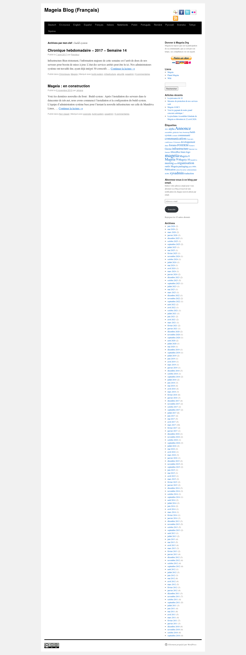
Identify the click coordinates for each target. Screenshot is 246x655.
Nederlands (122, 24)
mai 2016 (171, 448)
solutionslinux (191, 170)
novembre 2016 (174, 436)
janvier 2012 (172, 590)
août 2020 (171, 340)
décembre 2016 (174, 433)
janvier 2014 (172, 518)
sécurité (120, 74)
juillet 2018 (172, 379)
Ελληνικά (64, 24)
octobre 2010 (173, 632)
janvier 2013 (172, 554)
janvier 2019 (172, 367)
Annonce (183, 128)
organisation (185, 163)
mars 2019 (172, 364)
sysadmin (129, 74)
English (76, 24)
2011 (166, 129)
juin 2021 (171, 316)
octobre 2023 (173, 280)
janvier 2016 (172, 458)
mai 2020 (171, 346)
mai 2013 (171, 542)
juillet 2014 (172, 503)
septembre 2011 (174, 602)
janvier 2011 (172, 623)
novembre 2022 (174, 298)
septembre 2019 (174, 352)
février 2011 (172, 620)
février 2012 (172, 587)
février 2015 (172, 482)
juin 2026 (171, 226)
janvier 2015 (172, 485)
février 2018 (172, 394)
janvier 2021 (172, 328)
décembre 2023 (174, 277)
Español (88, 24)
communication (175, 138)
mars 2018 (172, 391)
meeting (169, 163)
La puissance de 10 (175, 98)
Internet (192, 149)
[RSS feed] (175, 20)
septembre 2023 (174, 283)
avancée (87, 113)
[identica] (175, 14)
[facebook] (181, 14)
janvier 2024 (172, 274)
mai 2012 (171, 578)
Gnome (168, 148)
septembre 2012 (174, 566)
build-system (97, 74)
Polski (134, 24)
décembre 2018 (174, 370)
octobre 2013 (173, 527)
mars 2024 (172, 271)
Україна (52, 31)
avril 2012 (172, 581)
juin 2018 (171, 382)
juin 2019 (171, 358)
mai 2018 (171, 385)
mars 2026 (172, 232)
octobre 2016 (173, 439)
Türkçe (192, 24)
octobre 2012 (173, 563)
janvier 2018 (172, 397)
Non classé (64, 113)
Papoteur (75, 54)
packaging (183, 166)
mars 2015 (172, 479)
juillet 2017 (172, 412)
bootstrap (186, 132)
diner (167, 145)
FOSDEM (182, 145)
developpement (188, 141)
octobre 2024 (173, 259)
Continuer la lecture (123, 68)
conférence (169, 142)
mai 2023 (171, 289)
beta (180, 132)
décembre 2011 (174, 593)
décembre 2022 (174, 295)
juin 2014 (171, 506)
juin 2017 (171, 415)
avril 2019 (172, 361)
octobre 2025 (173, 241)
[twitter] (187, 14)
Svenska (181, 24)
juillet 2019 (172, 355)
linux (183, 152)
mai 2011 (171, 611)
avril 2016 (172, 451)
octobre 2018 (173, 373)
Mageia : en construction (69, 85)
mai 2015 (171, 473)
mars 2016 (172, 455)
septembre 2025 (174, 244)
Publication (170, 169)
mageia (172, 155)
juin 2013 (171, 539)
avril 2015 (172, 476)
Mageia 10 (184, 159)
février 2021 (172, 325)
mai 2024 (171, 265)
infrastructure (110, 74)
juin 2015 (171, 470)
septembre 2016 (174, 442)
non (175, 163)
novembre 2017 (174, 403)
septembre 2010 (174, 635)
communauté (184, 135)
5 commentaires (122, 113)
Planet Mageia (173, 75)
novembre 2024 (174, 256)
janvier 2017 (172, 430)
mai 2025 (171, 250)
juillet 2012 (172, 572)
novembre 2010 (174, 629)
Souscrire (171, 209)
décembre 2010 (174, 626)
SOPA (167, 173)
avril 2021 (172, 319)
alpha (172, 129)
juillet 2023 (172, 286)
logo (188, 152)
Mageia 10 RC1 (174, 107)
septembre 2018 (174, 376)
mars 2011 (172, 617)
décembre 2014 (174, 488)
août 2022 (171, 304)
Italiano (110, 24)
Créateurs (176, 142)
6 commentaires (142, 74)
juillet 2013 (172, 536)
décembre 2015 (174, 461)
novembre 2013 (174, 524)
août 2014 (171, 500)
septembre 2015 (174, 467)
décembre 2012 (174, 557)
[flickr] (193, 14)
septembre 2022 (174, 301)
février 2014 (172, 515)
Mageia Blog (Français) (71, 9)
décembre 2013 (174, 521)
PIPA (194, 166)
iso (196, 149)
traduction (189, 173)
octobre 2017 (173, 406)
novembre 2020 (174, 334)
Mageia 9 (171, 159)
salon (178, 170)
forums (173, 145)
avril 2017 (172, 421)
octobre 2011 (173, 599)
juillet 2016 (172, 445)
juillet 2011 (172, 605)
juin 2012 (171, 575)
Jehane (79, 90)
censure (175, 135)
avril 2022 (172, 307)
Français (99, 24)
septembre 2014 (174, 497)
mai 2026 (171, 229)
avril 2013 (172, 545)
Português (146, 24)
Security (183, 170)
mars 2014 (172, 512)
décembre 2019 (174, 349)
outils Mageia (171, 166)
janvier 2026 (172, 235)
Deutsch (52, 24)
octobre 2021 (173, 310)
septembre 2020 (174, 337)
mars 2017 (172, 424)
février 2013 (172, 551)
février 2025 (172, 253)
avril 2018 (172, 388)
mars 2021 (172, 322)
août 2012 (171, 569)
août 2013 (171, 533)
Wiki (169, 78)
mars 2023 (172, 292)
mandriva (193, 160)
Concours (190, 139)
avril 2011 (172, 614)
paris (190, 166)
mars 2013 (172, 548)
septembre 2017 (174, 409)
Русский (169, 24)
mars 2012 (172, 584)
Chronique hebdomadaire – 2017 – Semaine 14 (87, 50)
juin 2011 (171, 608)
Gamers (192, 145)
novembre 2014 (174, 491)
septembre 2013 (174, 530)
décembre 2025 (174, 238)
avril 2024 (172, 268)
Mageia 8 (184, 156)
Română (158, 24)
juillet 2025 (172, 247)
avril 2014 (172, 509)
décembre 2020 (174, 331)
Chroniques (64, 74)
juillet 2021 (172, 313)
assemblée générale (172, 132)
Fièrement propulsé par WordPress (182, 644)
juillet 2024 (172, 262)
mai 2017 (171, 418)
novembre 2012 (174, 560)
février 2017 (172, 427)
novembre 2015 (174, 464)
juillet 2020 (172, 343)
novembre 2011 (174, 596)
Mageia (74, 74)
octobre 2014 (173, 494)
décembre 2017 (174, 400)
